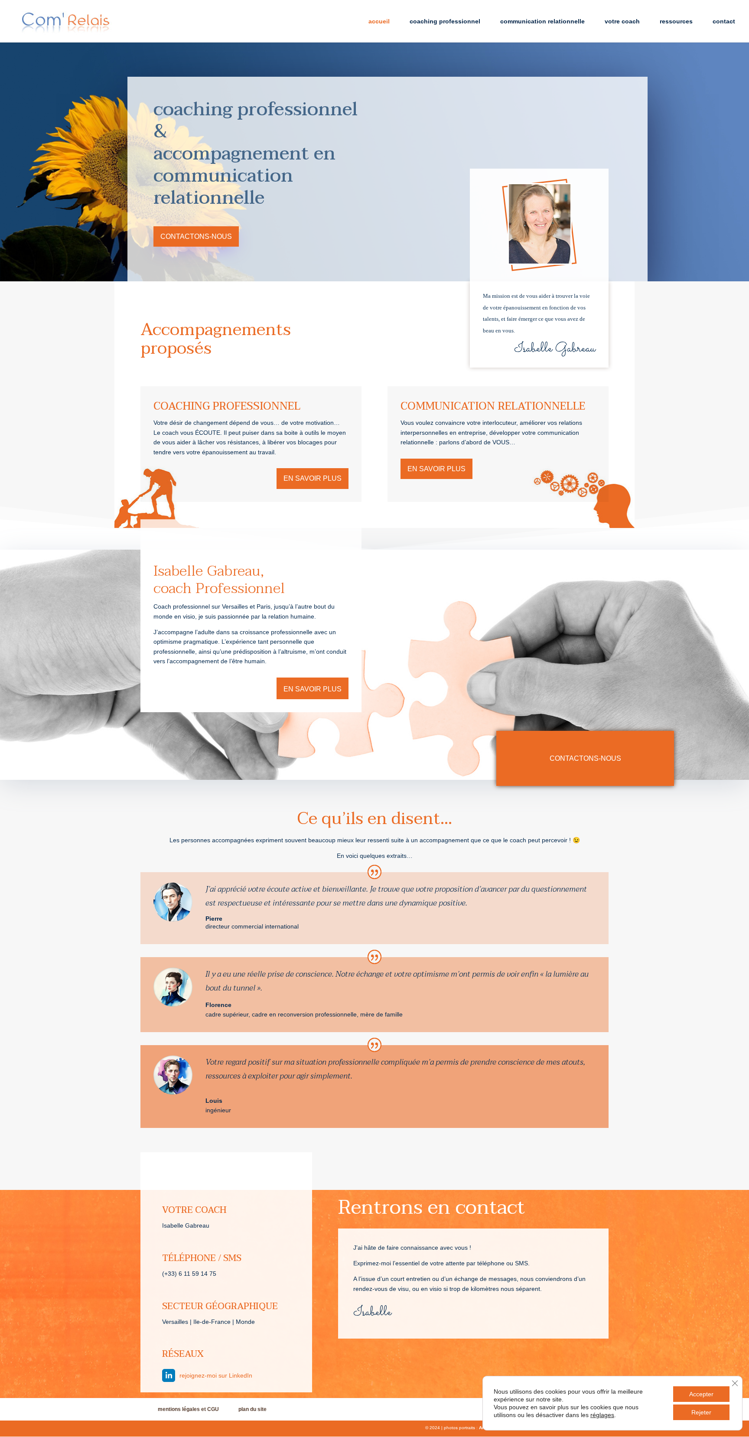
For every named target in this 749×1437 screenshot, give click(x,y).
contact (724, 21)
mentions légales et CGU (188, 1409)
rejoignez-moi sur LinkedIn (215, 1375)
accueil (379, 21)
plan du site (252, 1409)
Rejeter (701, 1412)
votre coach (622, 21)
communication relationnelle (542, 21)
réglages (602, 1414)
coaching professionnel (445, 21)
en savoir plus (312, 478)
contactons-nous (196, 236)
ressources (676, 21)
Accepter (701, 1394)
